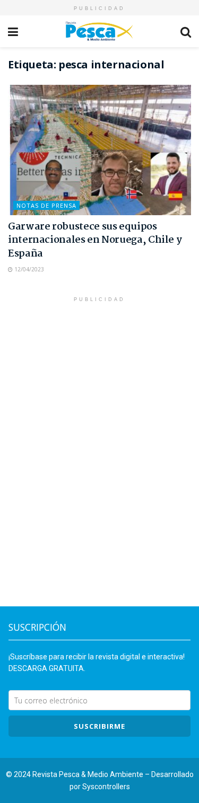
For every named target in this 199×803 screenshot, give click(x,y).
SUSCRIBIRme (99, 726)
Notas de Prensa (46, 205)
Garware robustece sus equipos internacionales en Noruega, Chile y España (94, 240)
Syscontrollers (106, 786)
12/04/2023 (28, 269)
